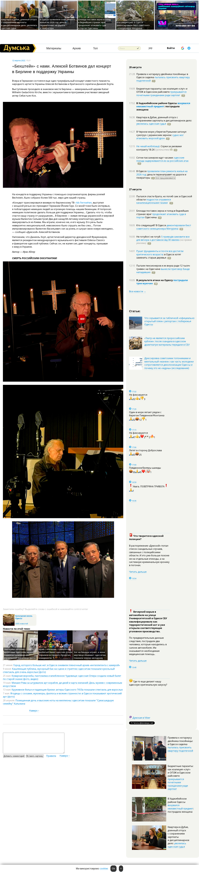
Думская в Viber (141, 717)
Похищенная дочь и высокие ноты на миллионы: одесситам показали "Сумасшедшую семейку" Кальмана (58, 702)
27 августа (135, 189)
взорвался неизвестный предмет (163, 105)
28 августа (135, 67)
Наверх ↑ (34, 710)
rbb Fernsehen (84, 202)
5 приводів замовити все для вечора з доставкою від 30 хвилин (163, 238)
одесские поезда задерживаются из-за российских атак (162, 159)
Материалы (53, 48)
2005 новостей (21, 623)
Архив (77, 48)
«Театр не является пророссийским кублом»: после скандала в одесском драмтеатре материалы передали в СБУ (167, 341)
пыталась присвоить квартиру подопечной (163, 79)
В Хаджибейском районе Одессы (157, 103)
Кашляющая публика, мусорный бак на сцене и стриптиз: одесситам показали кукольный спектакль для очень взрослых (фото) (59, 670)
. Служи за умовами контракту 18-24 (159, 148)
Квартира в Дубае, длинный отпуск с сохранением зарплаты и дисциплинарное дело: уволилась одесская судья (19, 24)
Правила (51, 755)
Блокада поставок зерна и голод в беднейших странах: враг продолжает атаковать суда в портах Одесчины (94, 24)
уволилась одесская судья (151, 123)
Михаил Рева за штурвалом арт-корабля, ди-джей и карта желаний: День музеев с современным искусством (62, 684)
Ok (113, 868)
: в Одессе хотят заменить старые (158, 256)
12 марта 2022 (18, 60)
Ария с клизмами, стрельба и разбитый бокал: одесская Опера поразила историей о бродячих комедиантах (55, 653)
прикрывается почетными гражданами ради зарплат (161, 93)
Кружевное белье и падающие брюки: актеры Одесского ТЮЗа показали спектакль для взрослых (67, 689)
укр (150, 47)
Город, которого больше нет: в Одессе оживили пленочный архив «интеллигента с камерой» (66, 665)
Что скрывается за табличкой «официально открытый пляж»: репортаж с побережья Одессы (169, 321)
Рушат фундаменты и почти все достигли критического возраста (159, 252)
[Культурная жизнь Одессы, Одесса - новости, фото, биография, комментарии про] (9, 625)
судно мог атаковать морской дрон (160, 136)
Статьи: (135, 311)
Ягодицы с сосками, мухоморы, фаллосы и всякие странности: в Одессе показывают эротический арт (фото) (62, 695)
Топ (95, 48)
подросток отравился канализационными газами (153, 201)
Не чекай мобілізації (148, 146)
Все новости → (137, 291)
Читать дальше (138, 571)
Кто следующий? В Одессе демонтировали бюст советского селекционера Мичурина (133, 25)
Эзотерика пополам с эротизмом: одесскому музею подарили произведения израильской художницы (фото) (20, 653)
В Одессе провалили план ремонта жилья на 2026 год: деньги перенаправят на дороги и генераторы (57, 24)
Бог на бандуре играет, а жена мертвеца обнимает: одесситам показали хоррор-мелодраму (90, 655)
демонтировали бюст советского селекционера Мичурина (163, 227)
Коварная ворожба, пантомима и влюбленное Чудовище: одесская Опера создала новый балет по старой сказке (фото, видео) (62, 677)
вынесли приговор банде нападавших (163, 270)
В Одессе (141, 171)
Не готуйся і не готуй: (148, 236)
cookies (104, 868)
